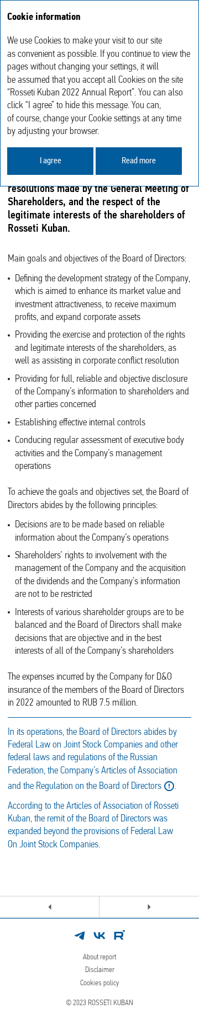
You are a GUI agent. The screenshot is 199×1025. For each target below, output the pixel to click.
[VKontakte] (99, 935)
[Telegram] (79, 935)
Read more (139, 161)
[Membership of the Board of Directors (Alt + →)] (149, 907)
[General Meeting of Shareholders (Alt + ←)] (50, 907)
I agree (50, 161)
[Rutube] (119, 935)
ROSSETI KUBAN (110, 1003)
